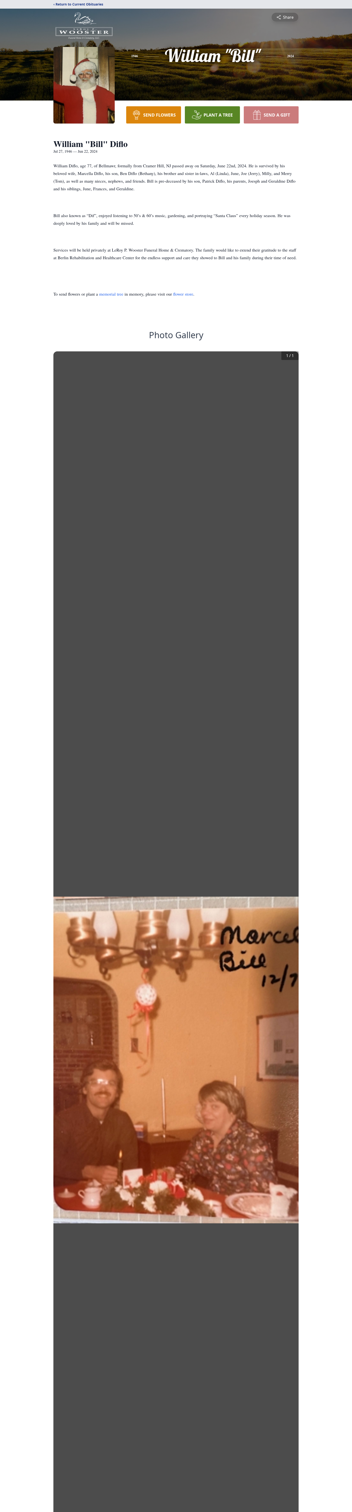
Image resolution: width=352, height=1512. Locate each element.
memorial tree (111, 294)
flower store (183, 294)
